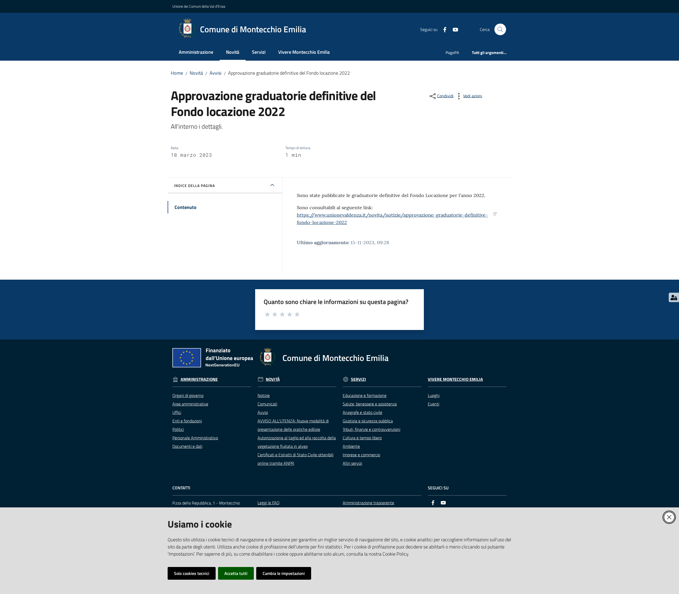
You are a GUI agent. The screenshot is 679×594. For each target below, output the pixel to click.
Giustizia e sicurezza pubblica (368, 421)
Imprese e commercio (361, 455)
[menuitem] (196, 52)
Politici (178, 429)
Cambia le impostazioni (284, 573)
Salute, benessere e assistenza (370, 404)
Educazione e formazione (364, 395)
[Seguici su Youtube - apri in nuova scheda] (453, 29)
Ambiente (351, 446)
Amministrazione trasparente (368, 502)
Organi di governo (187, 395)
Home (177, 73)
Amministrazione (199, 379)
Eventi (433, 404)
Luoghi (433, 395)
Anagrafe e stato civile (362, 412)
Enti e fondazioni (187, 421)
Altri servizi (352, 463)
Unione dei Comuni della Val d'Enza (198, 6)
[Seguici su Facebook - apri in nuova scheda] (442, 29)
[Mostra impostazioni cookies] (674, 297)
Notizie (264, 395)
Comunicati (267, 404)
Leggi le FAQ (269, 502)
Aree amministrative (190, 404)
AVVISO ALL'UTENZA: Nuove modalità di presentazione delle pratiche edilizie (293, 425)
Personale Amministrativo (195, 438)
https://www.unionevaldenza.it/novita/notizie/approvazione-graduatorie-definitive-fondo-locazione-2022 (392, 218)
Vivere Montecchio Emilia (455, 379)
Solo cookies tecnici (191, 573)
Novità (196, 73)
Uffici (176, 412)
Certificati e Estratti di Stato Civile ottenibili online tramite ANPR (295, 459)
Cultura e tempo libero (362, 438)
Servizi (358, 379)
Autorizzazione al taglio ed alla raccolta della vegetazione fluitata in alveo (297, 442)
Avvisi (215, 73)
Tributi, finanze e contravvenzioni (371, 429)
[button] (500, 29)
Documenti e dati (187, 446)
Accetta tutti (235, 573)
